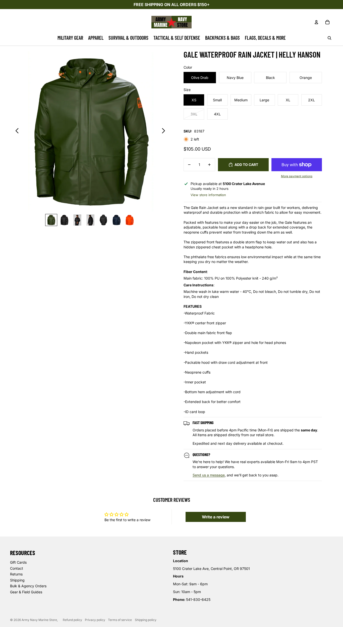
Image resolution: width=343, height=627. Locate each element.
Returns (16, 574)
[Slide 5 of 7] (103, 220)
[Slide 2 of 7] (64, 220)
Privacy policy (95, 620)
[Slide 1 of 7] (51, 220)
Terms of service (120, 620)
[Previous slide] (15, 131)
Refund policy (72, 620)
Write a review (216, 516)
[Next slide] (164, 131)
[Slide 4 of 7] (90, 220)
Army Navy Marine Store (39, 620)
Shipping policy (145, 620)
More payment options (296, 176)
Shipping (17, 580)
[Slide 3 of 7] (77, 220)
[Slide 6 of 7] (116, 220)
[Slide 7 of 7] (129, 220)
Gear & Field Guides (26, 592)
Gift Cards (18, 562)
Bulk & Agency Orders (28, 586)
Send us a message (209, 475)
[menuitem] (70, 37)
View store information (208, 195)
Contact (16, 568)
